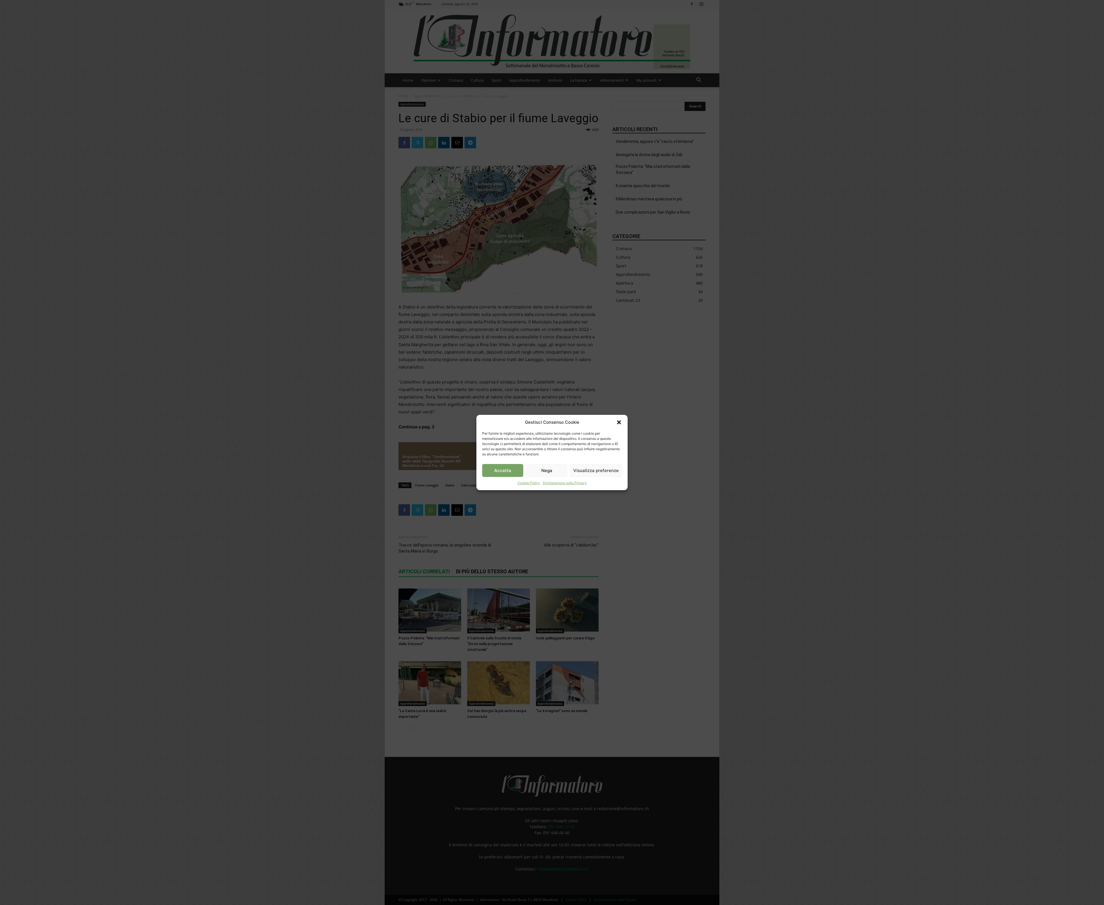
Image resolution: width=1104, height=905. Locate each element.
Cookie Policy (529, 483)
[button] (619, 422)
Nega (546, 470)
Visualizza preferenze (596, 470)
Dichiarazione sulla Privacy (565, 483)
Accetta (502, 470)
